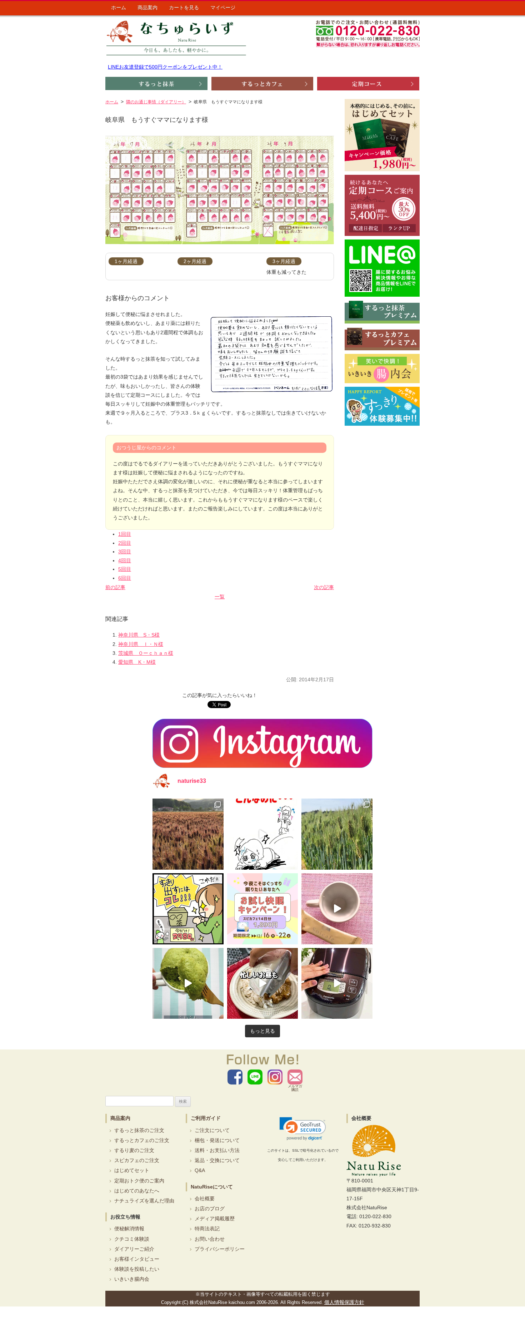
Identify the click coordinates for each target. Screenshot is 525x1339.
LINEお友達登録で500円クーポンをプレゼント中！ (165, 67)
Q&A (200, 1170)
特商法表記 (207, 1228)
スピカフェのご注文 (136, 1160)
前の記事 (115, 587)
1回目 (124, 534)
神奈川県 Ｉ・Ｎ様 (140, 644)
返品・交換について (217, 1160)
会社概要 (205, 1198)
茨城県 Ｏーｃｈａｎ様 (145, 653)
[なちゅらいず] (176, 37)
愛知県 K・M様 (137, 662)
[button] (303, 1129)
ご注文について (212, 1130)
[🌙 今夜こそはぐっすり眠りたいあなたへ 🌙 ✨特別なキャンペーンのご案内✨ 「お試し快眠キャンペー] (262, 908)
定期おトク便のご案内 (139, 1181)
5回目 (124, 569)
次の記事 (324, 587)
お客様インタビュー (136, 1259)
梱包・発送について (217, 1140)
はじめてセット (131, 1170)
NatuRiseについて (212, 1187)
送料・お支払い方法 (217, 1150)
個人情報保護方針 (344, 1302)
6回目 (124, 578)
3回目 (124, 551)
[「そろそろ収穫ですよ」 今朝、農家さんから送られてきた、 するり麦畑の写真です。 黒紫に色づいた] (188, 834)
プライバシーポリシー (220, 1249)
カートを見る (184, 7)
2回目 (124, 543)
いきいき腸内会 (131, 1279)
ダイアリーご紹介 (134, 1249)
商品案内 (148, 7)
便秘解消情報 (129, 1228)
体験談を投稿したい (136, 1269)
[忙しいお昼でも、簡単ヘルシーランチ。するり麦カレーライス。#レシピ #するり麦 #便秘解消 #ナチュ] (262, 983)
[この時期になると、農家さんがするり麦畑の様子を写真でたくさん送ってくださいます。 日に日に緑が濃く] (336, 834)
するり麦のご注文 (134, 1150)
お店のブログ (210, 1208)
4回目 (124, 560)
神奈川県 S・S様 (139, 635)
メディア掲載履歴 (215, 1218)
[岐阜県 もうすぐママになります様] (219, 190)
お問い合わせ (210, 1239)
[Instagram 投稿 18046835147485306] (336, 908)
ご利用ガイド (206, 1118)
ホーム (118, 7)
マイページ (222, 7)
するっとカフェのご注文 (141, 1140)
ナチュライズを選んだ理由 (144, 1201)
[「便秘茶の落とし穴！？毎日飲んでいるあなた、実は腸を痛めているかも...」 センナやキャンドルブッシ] (188, 908)
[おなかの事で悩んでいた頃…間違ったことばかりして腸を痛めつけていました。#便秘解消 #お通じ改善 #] (262, 834)
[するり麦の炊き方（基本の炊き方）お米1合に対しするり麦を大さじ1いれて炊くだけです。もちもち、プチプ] (336, 983)
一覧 (220, 596)
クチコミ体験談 (131, 1239)
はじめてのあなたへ (136, 1191)
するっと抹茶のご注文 (139, 1130)
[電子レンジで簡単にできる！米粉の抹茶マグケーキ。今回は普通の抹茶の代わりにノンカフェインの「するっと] (188, 983)
